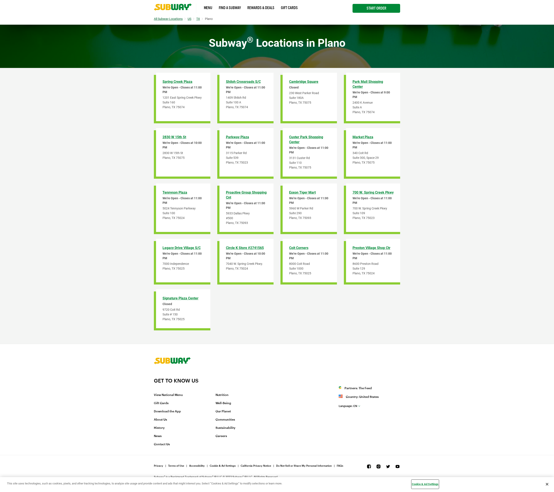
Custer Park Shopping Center (306, 139)
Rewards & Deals (260, 8)
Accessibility (197, 466)
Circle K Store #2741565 (245, 248)
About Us (160, 419)
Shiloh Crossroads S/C (243, 82)
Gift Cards (289, 8)
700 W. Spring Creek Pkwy (373, 192)
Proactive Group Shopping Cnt (246, 194)
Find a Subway (230, 8)
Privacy (158, 466)
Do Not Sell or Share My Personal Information (304, 466)
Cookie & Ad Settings (223, 466)
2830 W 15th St (174, 137)
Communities (225, 419)
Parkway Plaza (237, 137)
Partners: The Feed (358, 388)
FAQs (340, 466)
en (348, 406)
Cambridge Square (303, 82)
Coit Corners (298, 248)
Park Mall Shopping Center (368, 84)
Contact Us (162, 444)
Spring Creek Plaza (177, 82)
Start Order (376, 8)
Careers (221, 436)
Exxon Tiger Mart (302, 192)
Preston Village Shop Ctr (371, 248)
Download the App (167, 411)
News (158, 436)
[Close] (547, 484)
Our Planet (223, 411)
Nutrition (222, 395)
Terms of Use (176, 466)
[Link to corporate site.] (172, 374)
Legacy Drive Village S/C (182, 248)
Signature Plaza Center (180, 298)
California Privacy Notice (256, 466)
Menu (208, 8)
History (159, 427)
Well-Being (223, 403)
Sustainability (225, 427)
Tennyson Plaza (175, 192)
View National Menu (168, 395)
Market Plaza (363, 137)
